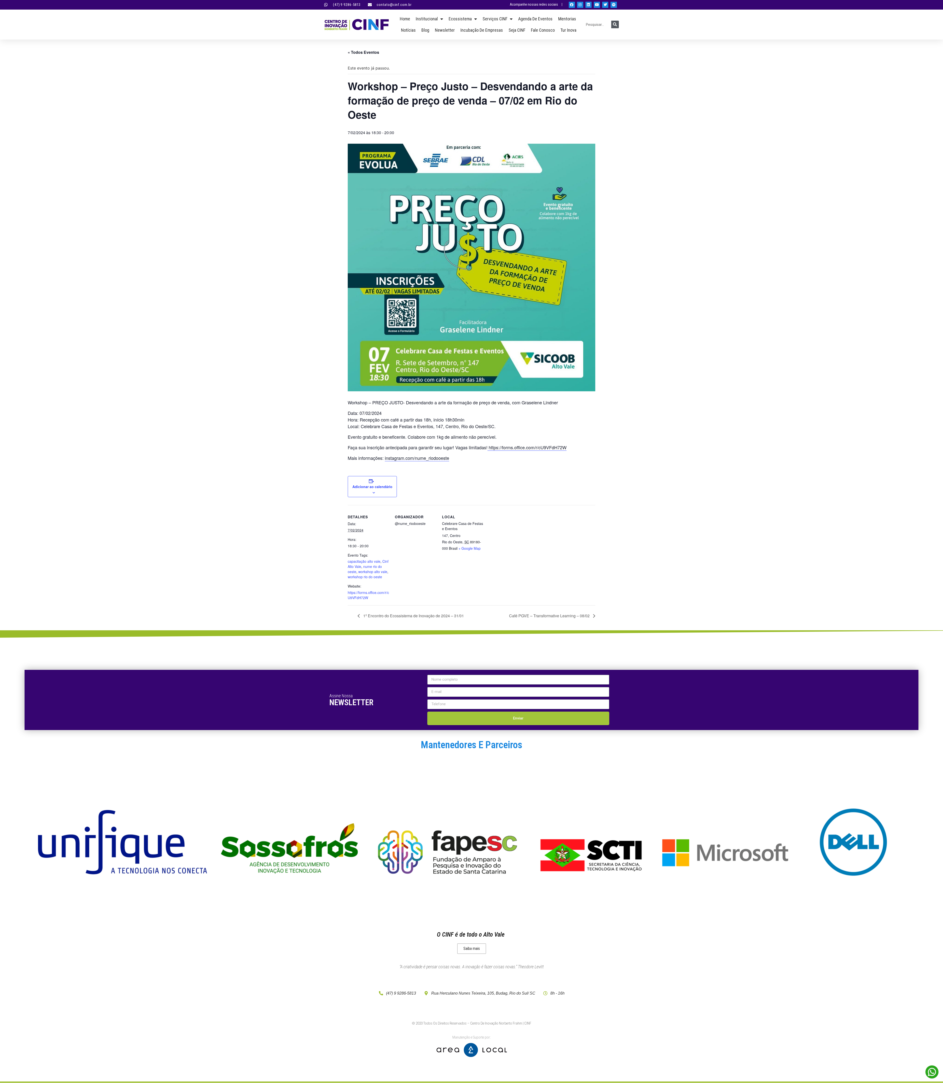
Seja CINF (517, 30)
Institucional (427, 18)
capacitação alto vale (364, 561)
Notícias (408, 30)
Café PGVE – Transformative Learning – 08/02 (550, 616)
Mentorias (567, 18)
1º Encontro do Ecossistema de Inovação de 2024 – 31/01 (413, 616)
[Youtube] (597, 5)
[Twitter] (605, 5)
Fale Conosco (543, 30)
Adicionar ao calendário (372, 486)
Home (405, 18)
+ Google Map (469, 548)
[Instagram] (580, 5)
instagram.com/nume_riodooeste (417, 458)
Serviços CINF (495, 18)
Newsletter (445, 30)
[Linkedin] (588, 5)
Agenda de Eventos (535, 18)
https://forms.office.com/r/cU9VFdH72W (527, 447)
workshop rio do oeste (365, 576)
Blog (425, 30)
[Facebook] (572, 5)
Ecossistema (460, 18)
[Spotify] (613, 5)
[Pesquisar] (615, 24)
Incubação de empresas (481, 30)
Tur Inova (568, 30)
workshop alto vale (372, 571)
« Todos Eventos (363, 52)
